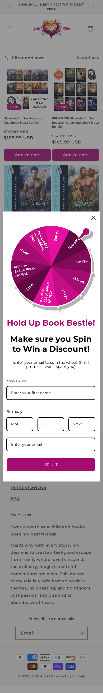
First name (16, 380)
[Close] (93, 218)
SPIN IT (51, 464)
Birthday (14, 411)
